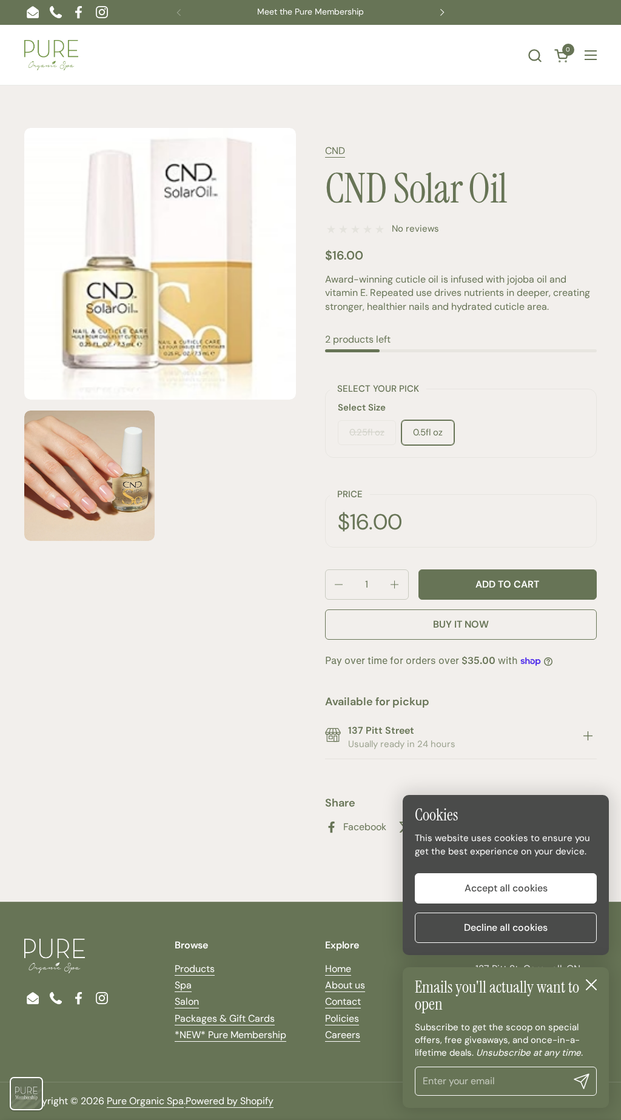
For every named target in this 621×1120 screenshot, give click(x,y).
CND (335, 150)
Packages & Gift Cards (225, 1018)
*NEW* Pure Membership (230, 1034)
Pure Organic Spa (145, 1101)
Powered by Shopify (230, 1101)
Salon (187, 1001)
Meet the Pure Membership (310, 11)
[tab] (588, 737)
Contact (343, 1001)
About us (345, 985)
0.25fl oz (366, 432)
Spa (183, 985)
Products (195, 968)
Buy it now (461, 624)
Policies (342, 1018)
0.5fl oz (428, 432)
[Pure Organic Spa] (51, 55)
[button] (534, 55)
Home (338, 968)
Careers (342, 1034)
